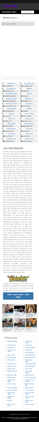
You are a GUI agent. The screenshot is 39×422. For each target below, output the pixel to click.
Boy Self (9, 400)
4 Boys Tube (11, 377)
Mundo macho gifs (29, 384)
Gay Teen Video (12, 388)
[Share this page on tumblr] (37, 177)
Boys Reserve (29, 375)
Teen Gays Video (28, 360)
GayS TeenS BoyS (29, 401)
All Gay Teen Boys (11, 405)
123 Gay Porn (11, 345)
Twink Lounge (29, 404)
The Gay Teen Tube (29, 397)
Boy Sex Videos (12, 390)
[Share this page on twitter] (37, 170)
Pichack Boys (29, 352)
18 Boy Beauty (11, 357)
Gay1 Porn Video (30, 377)
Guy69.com (28, 345)
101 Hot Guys (11, 384)
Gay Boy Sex (11, 368)
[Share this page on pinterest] (37, 181)
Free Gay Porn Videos (29, 380)
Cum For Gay (11, 364)
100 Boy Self (11, 360)
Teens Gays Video (11, 393)
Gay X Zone (11, 355)
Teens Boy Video (30, 364)
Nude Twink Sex (12, 371)
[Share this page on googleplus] (37, 184)
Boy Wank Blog (30, 366)
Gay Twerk (28, 368)
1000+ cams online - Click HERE (18, 296)
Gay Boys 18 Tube (11, 350)
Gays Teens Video (11, 380)
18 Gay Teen (11, 347)
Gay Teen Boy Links (29, 393)
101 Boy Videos (30, 347)
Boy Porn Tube (12, 375)
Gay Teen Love (12, 366)
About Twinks (29, 388)
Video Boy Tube (30, 357)
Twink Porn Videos (10, 397)
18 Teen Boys (29, 390)
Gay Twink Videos (28, 371)
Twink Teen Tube (28, 341)
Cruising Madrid (12, 341)
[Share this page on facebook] (37, 174)
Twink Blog (28, 350)
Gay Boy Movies (30, 355)
